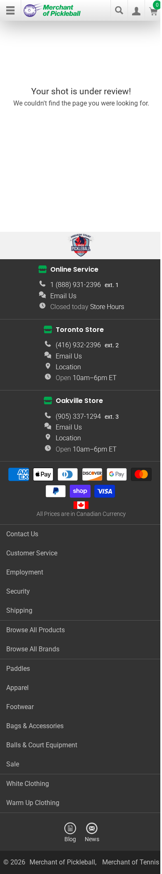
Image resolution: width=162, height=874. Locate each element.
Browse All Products (35, 630)
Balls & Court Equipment (41, 745)
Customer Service (31, 553)
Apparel (17, 688)
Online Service (74, 269)
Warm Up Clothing (32, 803)
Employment (24, 572)
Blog (70, 839)
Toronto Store (80, 329)
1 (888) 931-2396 (75, 285)
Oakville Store (79, 400)
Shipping (19, 610)
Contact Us (22, 534)
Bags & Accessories (35, 726)
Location (68, 367)
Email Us (63, 296)
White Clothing (27, 784)
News (92, 839)
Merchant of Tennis (130, 862)
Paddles (18, 669)
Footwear (20, 707)
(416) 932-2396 (78, 345)
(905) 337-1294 (78, 416)
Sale (12, 764)
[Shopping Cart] (153, 13)
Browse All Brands (32, 649)
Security (18, 591)
